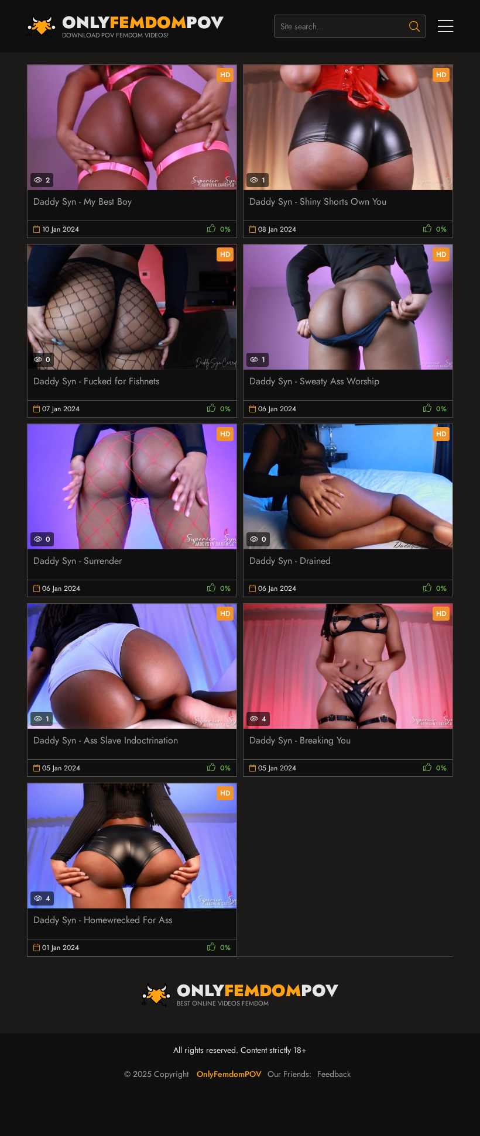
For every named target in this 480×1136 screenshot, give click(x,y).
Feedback (334, 1074)
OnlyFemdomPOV (229, 1074)
